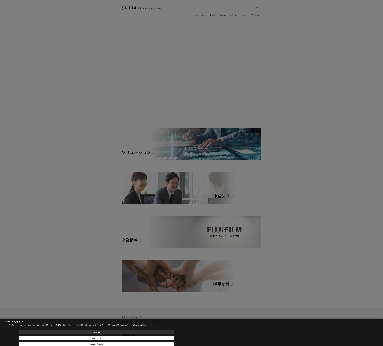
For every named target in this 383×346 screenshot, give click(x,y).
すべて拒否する (96, 336)
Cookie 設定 (96, 330)
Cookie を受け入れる (96, 342)
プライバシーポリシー (139, 322)
